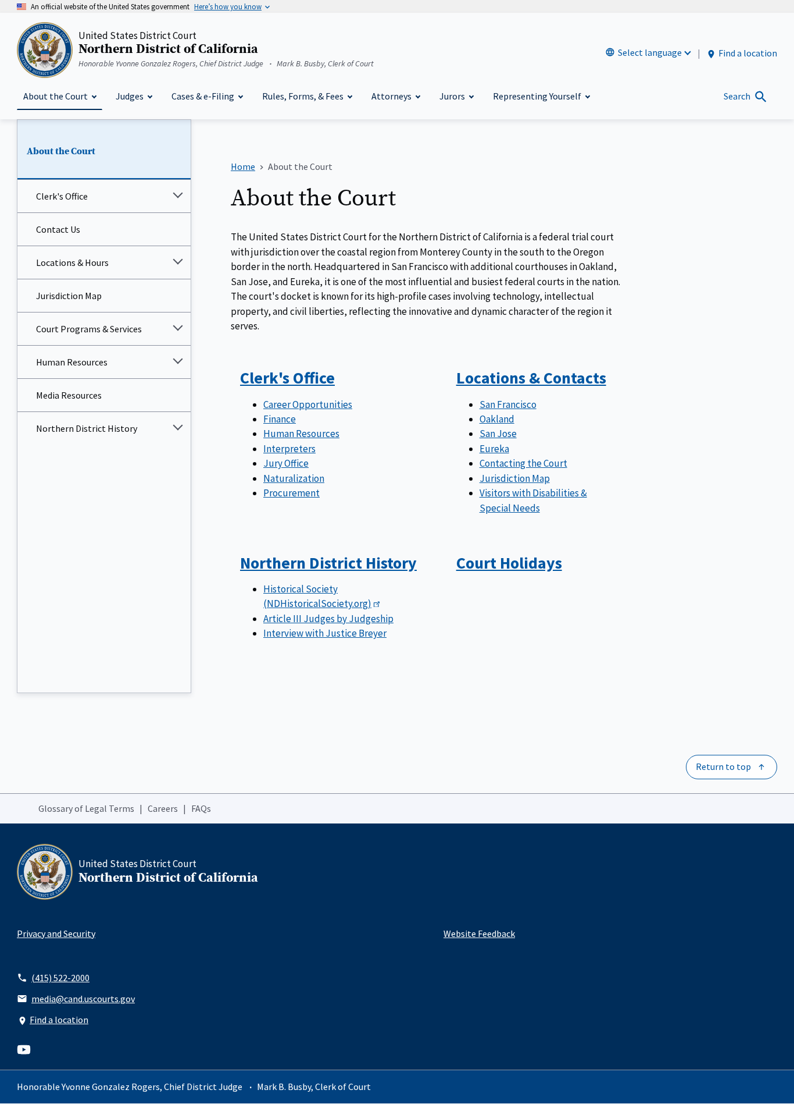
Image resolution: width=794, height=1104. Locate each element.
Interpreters (289, 448)
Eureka (494, 448)
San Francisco (508, 404)
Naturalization (293, 478)
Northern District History (86, 428)
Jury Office (286, 463)
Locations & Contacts (531, 377)
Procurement (291, 493)
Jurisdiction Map (69, 295)
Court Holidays (509, 562)
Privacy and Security (56, 933)
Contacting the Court (523, 463)
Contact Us (58, 229)
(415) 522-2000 (60, 978)
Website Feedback (479, 933)
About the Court (61, 151)
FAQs (201, 808)
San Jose (498, 433)
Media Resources (69, 395)
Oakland (497, 419)
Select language (650, 52)
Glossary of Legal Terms (86, 808)
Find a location (747, 53)
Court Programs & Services (89, 329)
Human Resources (72, 362)
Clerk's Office (62, 196)
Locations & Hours (72, 262)
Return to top (723, 766)
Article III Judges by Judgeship (328, 618)
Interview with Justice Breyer (325, 633)
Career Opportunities (307, 404)
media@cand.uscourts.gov (83, 998)
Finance (279, 419)
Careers (163, 808)
